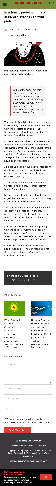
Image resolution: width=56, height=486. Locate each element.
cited (33, 173)
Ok (46, 477)
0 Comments (12, 347)
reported (24, 160)
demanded (15, 248)
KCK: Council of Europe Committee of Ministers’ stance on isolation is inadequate (13, 330)
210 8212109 (39, 445)
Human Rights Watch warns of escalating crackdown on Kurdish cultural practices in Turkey (41, 330)
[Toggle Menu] (4, 4)
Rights (25, 34)
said (23, 220)
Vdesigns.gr (28, 456)
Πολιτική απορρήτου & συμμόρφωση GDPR (28, 461)
